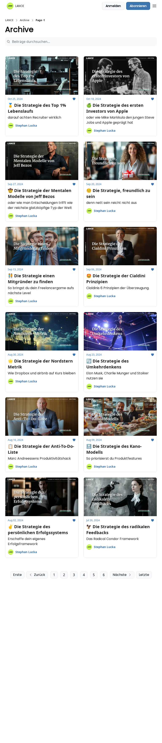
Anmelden (113, 6)
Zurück (39, 574)
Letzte (144, 574)
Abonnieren (138, 6)
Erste (17, 574)
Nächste (120, 574)
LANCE (9, 20)
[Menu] (154, 5)
